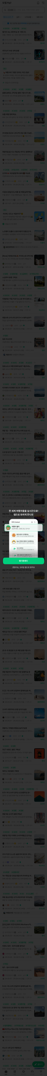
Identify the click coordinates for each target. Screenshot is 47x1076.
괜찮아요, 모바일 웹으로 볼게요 (23, 567)
